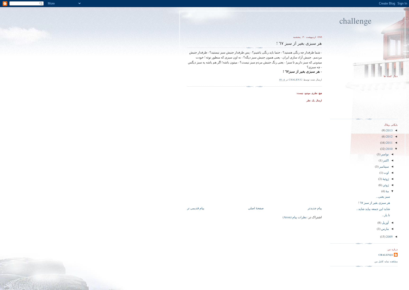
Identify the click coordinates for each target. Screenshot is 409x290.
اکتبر (385, 160)
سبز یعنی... (383, 196)
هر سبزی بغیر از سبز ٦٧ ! (374, 203)
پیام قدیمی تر (195, 208)
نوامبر (384, 154)
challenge (355, 20)
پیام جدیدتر (315, 208)
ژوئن (385, 185)
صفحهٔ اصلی (256, 208)
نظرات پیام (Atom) (295, 217)
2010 (389, 149)
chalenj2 (385, 254)
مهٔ (387, 191)
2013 (389, 130)
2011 (389, 142)
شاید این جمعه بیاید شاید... (373, 209)
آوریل (385, 222)
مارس (384, 229)
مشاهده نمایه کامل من (386, 261)
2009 (389, 236)
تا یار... (386, 215)
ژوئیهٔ (385, 179)
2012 (389, 136)
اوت (386, 172)
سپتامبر (383, 166)
